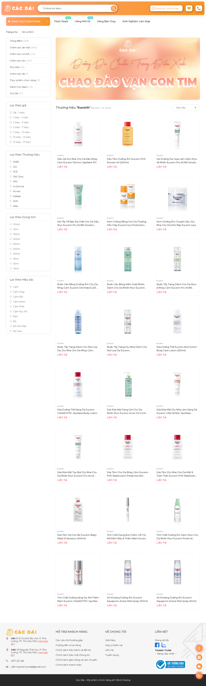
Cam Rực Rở (20, 311)
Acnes (16, 191)
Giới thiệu (110, 640)
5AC (15, 181)
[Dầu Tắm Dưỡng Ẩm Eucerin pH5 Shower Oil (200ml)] (128, 133)
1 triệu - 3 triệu (20, 117)
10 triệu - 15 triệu (22, 137)
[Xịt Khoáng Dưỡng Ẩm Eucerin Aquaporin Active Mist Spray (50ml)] (177, 572)
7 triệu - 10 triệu (21, 132)
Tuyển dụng (112, 655)
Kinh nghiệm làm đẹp (136, 21)
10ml (15, 229)
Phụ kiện (17, 67)
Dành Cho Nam (21, 86)
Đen (15, 316)
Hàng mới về (83, 20)
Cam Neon (19, 301)
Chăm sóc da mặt (23, 47)
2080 (16, 161)
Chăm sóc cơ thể (22, 54)
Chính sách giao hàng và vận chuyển (76, 659)
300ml (16, 253)
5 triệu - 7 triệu (21, 127)
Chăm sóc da (19, 73)
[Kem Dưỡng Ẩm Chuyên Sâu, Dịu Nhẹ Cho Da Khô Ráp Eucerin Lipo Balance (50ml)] (177, 196)
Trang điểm (19, 40)
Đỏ (14, 321)
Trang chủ (11, 32)
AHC (15, 201)
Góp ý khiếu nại (114, 645)
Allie (15, 206)
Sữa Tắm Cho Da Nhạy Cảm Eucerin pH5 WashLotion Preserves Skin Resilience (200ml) (127, 475)
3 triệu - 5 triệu (21, 122)
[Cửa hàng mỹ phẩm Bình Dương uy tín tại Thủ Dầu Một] (19, 8)
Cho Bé (16, 93)
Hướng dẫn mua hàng (68, 645)
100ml (16, 224)
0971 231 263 (17, 661)
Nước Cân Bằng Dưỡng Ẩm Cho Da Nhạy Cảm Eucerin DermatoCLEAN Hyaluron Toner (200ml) (77, 287)
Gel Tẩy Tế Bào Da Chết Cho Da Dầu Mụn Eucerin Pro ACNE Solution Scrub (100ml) (78, 225)
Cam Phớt (18, 306)
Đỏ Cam (17, 331)
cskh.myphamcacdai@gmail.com (28, 666)
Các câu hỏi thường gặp (69, 640)
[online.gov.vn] (170, 664)
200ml (16, 239)
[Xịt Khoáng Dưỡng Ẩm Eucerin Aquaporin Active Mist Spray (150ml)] (128, 572)
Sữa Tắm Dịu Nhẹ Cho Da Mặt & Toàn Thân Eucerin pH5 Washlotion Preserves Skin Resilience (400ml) (177, 475)
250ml (16, 248)
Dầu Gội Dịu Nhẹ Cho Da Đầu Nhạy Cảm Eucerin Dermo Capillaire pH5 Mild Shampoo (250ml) (77, 162)
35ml (15, 263)
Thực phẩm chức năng (25, 80)
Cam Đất (18, 296)
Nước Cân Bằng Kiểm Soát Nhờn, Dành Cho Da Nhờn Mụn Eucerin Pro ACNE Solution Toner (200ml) (126, 287)
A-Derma (18, 186)
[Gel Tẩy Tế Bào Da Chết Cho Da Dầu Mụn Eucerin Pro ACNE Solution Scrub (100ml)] (78, 196)
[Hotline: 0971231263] (199, 648)
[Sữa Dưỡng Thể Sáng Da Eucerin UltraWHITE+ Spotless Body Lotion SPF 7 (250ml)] (78, 384)
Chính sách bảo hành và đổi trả (73, 650)
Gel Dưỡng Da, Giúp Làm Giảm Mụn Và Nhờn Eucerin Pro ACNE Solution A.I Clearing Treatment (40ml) (177, 162)
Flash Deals (62, 20)
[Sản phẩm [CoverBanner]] (128, 68)
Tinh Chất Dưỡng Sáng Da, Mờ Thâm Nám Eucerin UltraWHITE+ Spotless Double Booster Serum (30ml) (78, 601)
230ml (16, 244)
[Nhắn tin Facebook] (199, 657)
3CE (15, 171)
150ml (16, 234)
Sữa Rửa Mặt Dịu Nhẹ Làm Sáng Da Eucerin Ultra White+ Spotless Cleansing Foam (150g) (177, 413)
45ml (16, 268)
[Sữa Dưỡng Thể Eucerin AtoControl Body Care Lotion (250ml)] (177, 321)
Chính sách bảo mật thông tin (73, 655)
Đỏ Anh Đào (20, 326)
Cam (15, 286)
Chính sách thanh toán (69, 664)
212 (15, 166)
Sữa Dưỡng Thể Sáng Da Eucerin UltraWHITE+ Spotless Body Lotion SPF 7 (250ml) (77, 413)
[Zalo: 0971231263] (199, 666)
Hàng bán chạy (106, 21)
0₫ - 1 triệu (19, 112)
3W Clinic (18, 176)
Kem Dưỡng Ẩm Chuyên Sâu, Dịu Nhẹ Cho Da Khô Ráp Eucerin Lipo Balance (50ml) (176, 225)
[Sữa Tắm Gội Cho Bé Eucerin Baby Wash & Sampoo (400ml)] (78, 509)
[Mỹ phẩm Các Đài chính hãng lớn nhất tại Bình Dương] (21, 632)
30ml (16, 258)
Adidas (17, 196)
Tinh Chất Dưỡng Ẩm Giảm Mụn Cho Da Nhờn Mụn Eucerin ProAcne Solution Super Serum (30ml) (177, 538)
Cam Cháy (19, 291)
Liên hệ (109, 650)
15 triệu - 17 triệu (21, 142)
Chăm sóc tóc (21, 60)
